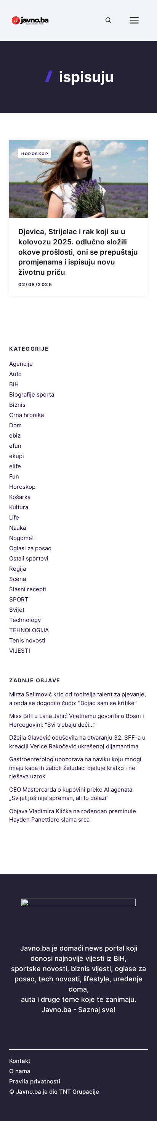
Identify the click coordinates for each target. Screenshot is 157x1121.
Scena (17, 579)
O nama (19, 1071)
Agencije (21, 363)
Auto (15, 374)
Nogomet (21, 538)
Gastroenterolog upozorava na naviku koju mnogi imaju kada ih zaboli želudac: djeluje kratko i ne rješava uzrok (75, 768)
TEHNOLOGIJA (29, 630)
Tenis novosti (27, 640)
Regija (17, 568)
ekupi (16, 456)
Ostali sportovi (28, 558)
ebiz (15, 435)
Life (14, 517)
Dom (15, 425)
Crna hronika (26, 415)
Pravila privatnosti (34, 1081)
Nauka (17, 527)
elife (15, 466)
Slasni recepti (27, 589)
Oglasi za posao (30, 548)
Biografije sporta (31, 394)
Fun (14, 476)
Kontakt (19, 1060)
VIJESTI (19, 650)
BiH (14, 384)
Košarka (19, 497)
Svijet (16, 609)
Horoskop (34, 153)
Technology (25, 619)
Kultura (18, 507)
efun (15, 445)
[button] (108, 20)
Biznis (17, 404)
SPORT (19, 599)
